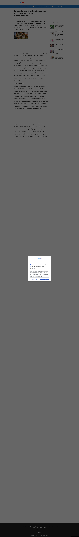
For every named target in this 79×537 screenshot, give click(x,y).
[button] (39, 268)
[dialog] (39, 268)
